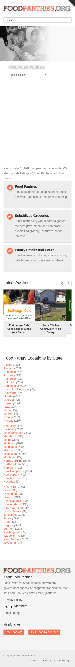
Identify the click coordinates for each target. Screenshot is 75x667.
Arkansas (9, 371)
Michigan (9, 443)
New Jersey (11, 474)
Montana (9, 457)
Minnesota (10, 446)
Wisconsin (10, 535)
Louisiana (9, 429)
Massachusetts (13, 432)
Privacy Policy (12, 599)
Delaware (9, 392)
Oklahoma (10, 494)
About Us (47, 661)
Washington (11, 532)
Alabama (9, 368)
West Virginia (12, 539)
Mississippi (10, 453)
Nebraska (9, 467)
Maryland (9, 436)
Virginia (8, 525)
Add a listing (11, 613)
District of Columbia (16, 389)
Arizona (8, 375)
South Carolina (13, 507)
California (9, 378)
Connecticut (11, 385)
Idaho (7, 410)
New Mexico (11, 478)
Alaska (7, 365)
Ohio (6, 490)
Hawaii (7, 403)
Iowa (6, 406)
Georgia (8, 399)
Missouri (9, 450)
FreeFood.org (13, 632)
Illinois (7, 413)
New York (9, 487)
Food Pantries (37, 10)
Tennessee (10, 514)
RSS (5, 606)
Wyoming (9, 542)
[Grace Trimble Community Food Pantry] (43, 294)
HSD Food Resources (44, 632)
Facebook (11, 606)
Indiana (8, 417)
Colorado (9, 382)
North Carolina (12, 460)
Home (34, 661)
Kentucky (9, 426)
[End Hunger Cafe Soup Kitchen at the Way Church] (12, 294)
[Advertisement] (37, 126)
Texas (7, 518)
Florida (7, 396)
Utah (6, 521)
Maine (7, 439)
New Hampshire (13, 471)
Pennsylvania (12, 500)
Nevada (8, 481)
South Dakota (12, 511)
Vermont (8, 528)
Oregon (8, 497)
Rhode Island (12, 504)
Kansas (8, 420)
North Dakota (12, 464)
